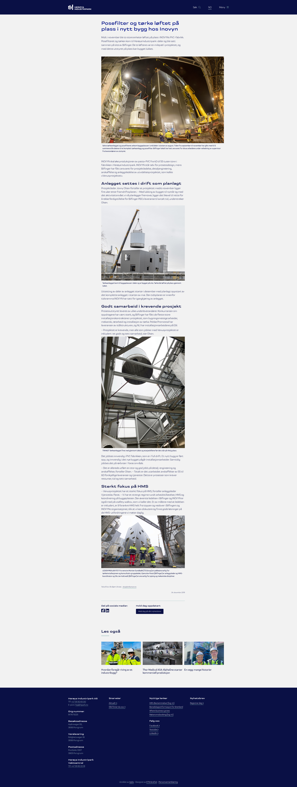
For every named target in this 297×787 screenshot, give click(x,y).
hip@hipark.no (81, 705)
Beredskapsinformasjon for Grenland (166, 707)
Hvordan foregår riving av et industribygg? (116, 671)
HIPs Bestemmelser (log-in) (161, 703)
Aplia (131, 782)
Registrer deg (196, 703)
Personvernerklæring (168, 782)
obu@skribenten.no (129, 587)
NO (210, 7)
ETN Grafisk (151, 782)
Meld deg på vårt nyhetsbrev (149, 611)
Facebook (154, 725)
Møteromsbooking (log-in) (161, 714)
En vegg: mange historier (198, 669)
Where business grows (159, 710)
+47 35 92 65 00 (78, 701)
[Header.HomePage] (82, 7)
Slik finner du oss (116, 707)
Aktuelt (112, 703)
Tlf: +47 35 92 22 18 (76, 766)
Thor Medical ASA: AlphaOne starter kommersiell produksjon (162, 671)
